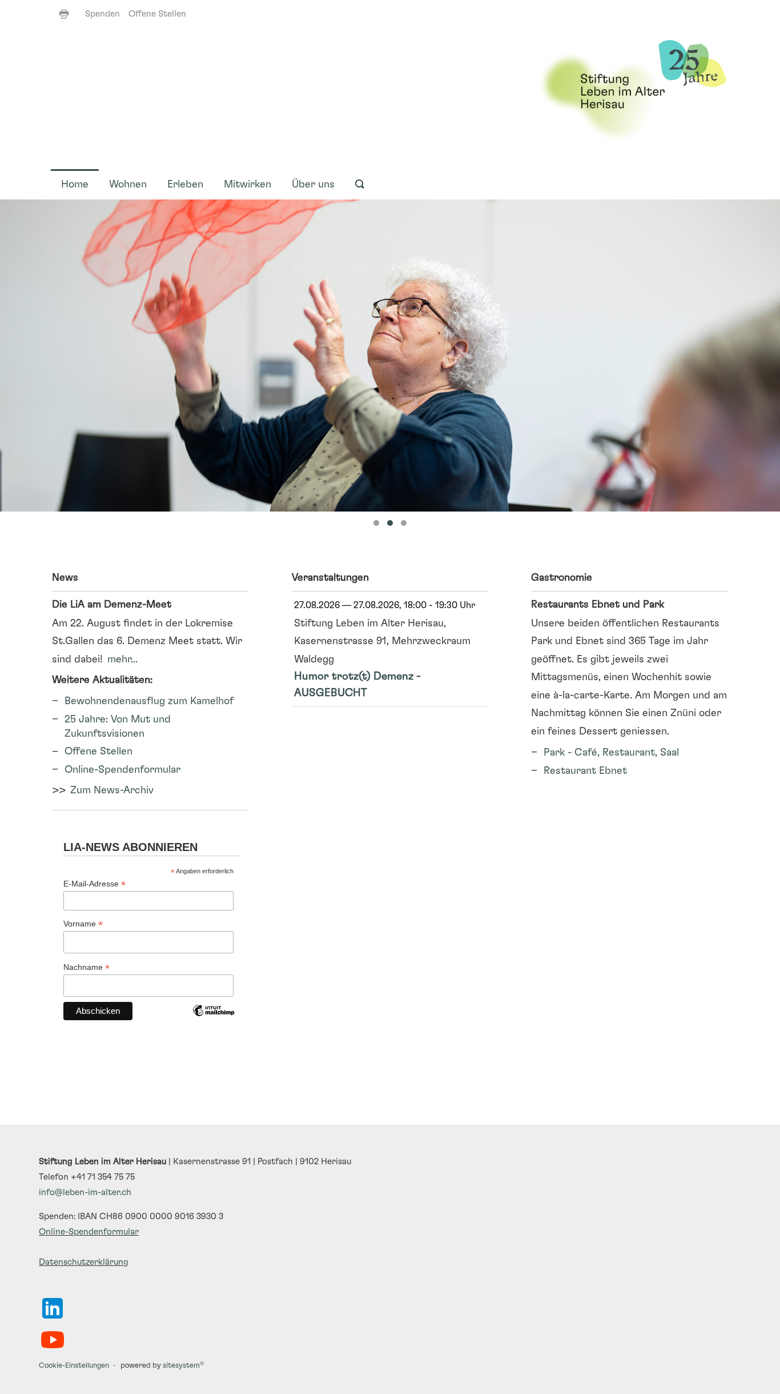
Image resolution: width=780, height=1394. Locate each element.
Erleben (185, 184)
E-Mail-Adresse (94, 883)
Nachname (86, 967)
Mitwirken (247, 184)
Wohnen (128, 184)
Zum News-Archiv (112, 790)
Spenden (102, 14)
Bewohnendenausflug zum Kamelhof (149, 701)
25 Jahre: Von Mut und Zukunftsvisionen (118, 726)
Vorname (83, 923)
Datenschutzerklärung (83, 1262)
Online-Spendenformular (122, 770)
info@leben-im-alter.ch (85, 1192)
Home (75, 184)
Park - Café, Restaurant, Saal (611, 753)
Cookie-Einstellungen (74, 1365)
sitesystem (183, 1365)
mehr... (122, 659)
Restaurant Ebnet (585, 771)
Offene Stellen (157, 14)
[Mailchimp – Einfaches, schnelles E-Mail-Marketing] (213, 1019)
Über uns (313, 184)
